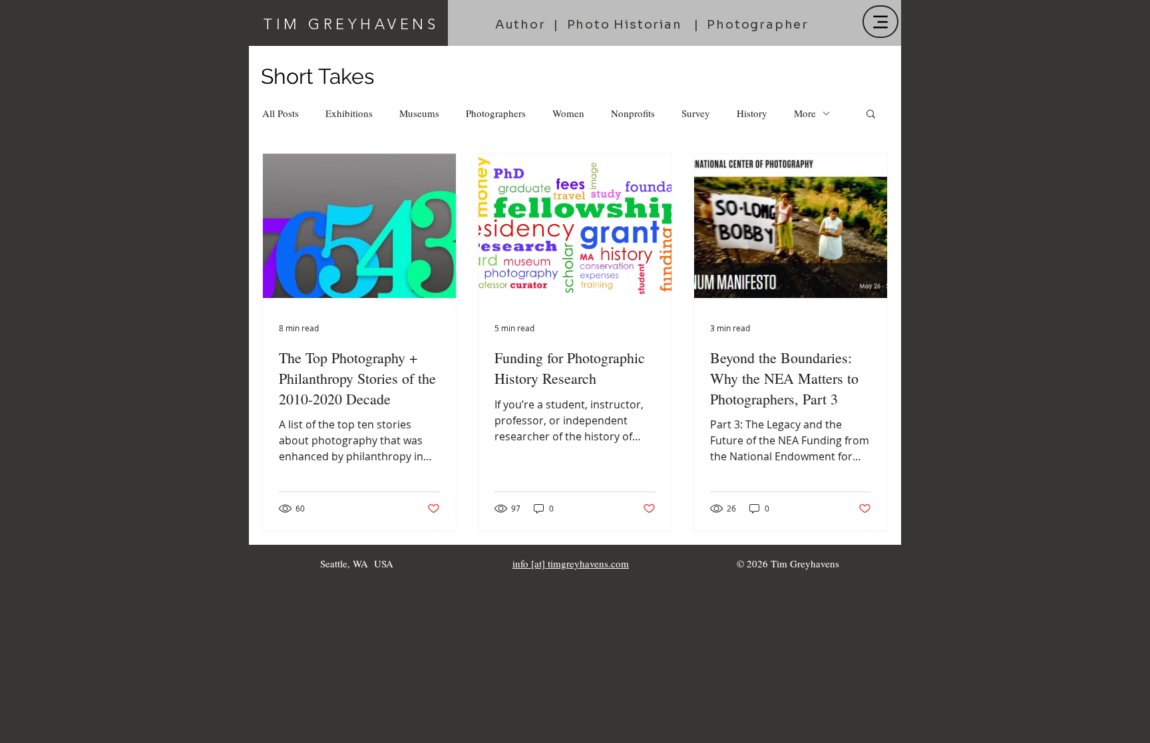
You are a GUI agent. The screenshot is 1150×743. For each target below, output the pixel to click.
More (805, 113)
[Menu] (880, 21)
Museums (419, 113)
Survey (695, 113)
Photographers (496, 113)
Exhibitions (349, 113)
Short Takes (317, 76)
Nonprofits (633, 113)
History (752, 113)
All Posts (280, 113)
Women (568, 113)
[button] (870, 115)
